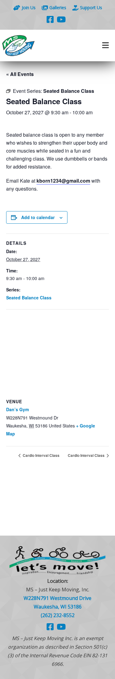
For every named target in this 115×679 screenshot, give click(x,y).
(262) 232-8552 (58, 615)
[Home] (29, 45)
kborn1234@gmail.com (63, 180)
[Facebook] (50, 19)
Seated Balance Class (29, 297)
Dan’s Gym (17, 409)
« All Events (20, 74)
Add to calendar (38, 217)
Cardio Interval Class (40, 455)
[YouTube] (61, 19)
